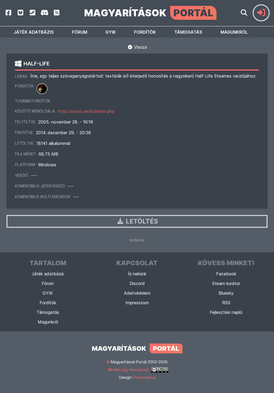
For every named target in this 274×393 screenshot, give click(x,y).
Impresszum (137, 302)
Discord (137, 283)
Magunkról (234, 32)
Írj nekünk (137, 273)
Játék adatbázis (34, 32)
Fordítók (145, 32)
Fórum (79, 32)
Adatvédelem (137, 293)
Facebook (226, 273)
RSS (226, 302)
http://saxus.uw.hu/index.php (86, 111)
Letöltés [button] (141, 221)
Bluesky (226, 293)
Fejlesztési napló (226, 312)
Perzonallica (144, 377)
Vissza (140, 47)
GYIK (110, 32)
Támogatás (188, 32)
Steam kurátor (226, 283)
